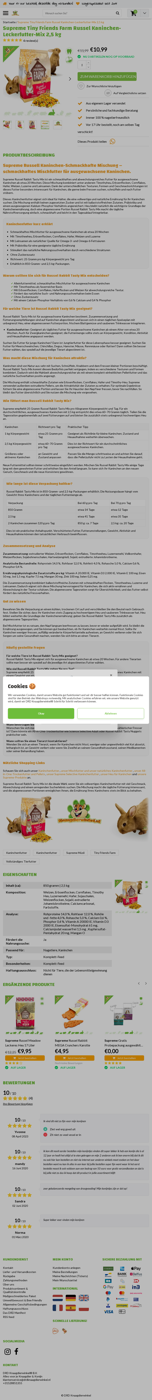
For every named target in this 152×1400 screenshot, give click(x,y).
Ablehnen (111, 713)
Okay (41, 713)
